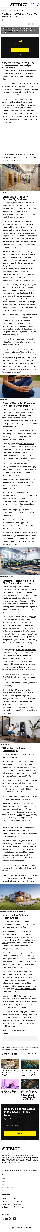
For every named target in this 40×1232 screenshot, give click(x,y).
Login (37, 5)
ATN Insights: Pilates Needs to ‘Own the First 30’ (9, 1093)
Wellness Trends (23, 1049)
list (30, 1047)
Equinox (25, 230)
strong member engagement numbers (15, 89)
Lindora (5, 307)
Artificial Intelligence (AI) (12, 1047)
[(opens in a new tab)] (2, 1219)
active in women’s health (11, 469)
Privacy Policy (19, 1207)
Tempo (19, 815)
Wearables (15, 1049)
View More (32, 1054)
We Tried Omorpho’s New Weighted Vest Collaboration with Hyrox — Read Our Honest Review (29, 1095)
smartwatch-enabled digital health (16, 501)
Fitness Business (7, 1187)
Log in (20, 55)
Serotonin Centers (28, 305)
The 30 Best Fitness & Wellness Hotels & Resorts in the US (29, 1073)
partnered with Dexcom (11, 449)
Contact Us (18, 1201)
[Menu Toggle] (2, 4)
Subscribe (34, 3)
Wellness (20, 10)
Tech (3, 1184)
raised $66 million (29, 332)
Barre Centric (31, 986)
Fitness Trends (24, 1047)
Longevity (11, 10)
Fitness (3, 10)
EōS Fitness (13, 260)
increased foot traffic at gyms (21, 86)
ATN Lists (4, 1207)
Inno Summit (5, 1210)
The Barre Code (16, 986)
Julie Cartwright (22, 674)
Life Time (14, 230)
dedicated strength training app (23, 607)
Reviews (4, 1190)
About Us (17, 1198)
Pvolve (21, 661)
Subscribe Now (20, 50)
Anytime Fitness (18, 967)
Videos (3, 1198)
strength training (6, 1049)
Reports (4, 1201)
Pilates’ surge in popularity (26, 650)
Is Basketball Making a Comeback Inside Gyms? (10, 1073)
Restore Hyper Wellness (23, 299)
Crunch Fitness (21, 257)
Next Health (15, 305)
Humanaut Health (18, 307)
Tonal (28, 815)
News (3, 1175)
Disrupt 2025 (5, 1204)
